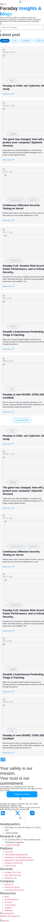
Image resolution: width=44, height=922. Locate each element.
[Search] (1, 24)
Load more (22, 420)
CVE (14, 41)
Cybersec (26, 41)
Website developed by (10, 916)
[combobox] (22, 27)
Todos (5, 40)
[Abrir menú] (3, 4)
